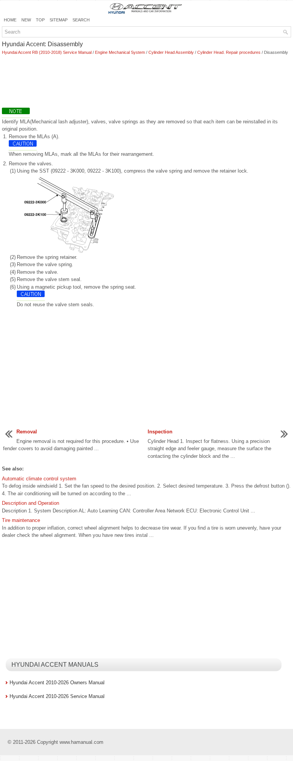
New (26, 20)
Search (81, 20)
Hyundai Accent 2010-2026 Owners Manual (57, 682)
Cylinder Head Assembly (171, 52)
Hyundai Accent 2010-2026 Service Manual (57, 696)
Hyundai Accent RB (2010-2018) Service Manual (47, 52)
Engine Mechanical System (120, 52)
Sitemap (59, 20)
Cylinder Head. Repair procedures (229, 52)
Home (10, 20)
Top (40, 20)
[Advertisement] (146, 82)
